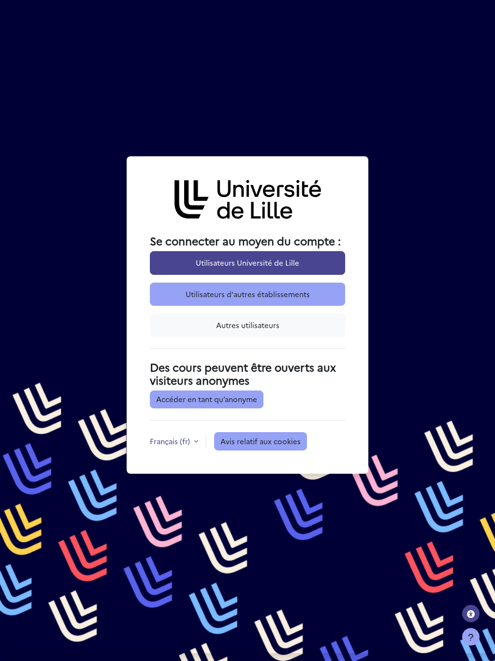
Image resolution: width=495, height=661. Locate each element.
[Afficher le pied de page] (471, 637)
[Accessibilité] (471, 613)
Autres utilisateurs (247, 325)
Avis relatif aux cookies (260, 441)
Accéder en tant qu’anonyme (206, 399)
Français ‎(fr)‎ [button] (171, 441)
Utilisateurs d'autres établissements (248, 294)
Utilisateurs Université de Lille (247, 262)
